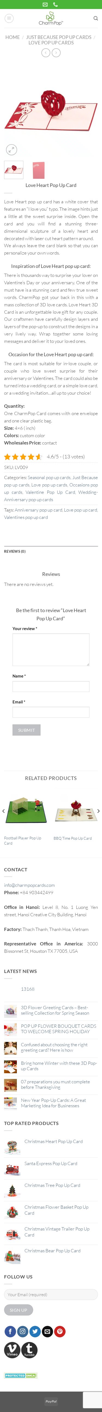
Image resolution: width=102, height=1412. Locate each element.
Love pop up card (80, 510)
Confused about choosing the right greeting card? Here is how (54, 1047)
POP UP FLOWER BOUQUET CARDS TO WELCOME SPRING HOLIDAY (58, 1028)
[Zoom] (11, 149)
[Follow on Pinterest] (60, 1331)
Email (19, 701)
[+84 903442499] (56, 4)
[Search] (96, 18)
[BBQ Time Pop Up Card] (76, 810)
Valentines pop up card (26, 517)
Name (19, 675)
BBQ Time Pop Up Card (73, 838)
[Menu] (9, 18)
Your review (25, 628)
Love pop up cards (51, 43)
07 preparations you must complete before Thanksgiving (55, 1084)
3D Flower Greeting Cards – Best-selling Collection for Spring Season (55, 1010)
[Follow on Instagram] (23, 1331)
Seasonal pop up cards (49, 477)
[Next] (89, 109)
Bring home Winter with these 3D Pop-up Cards (59, 1065)
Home (12, 37)
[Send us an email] (47, 1331)
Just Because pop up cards (58, 37)
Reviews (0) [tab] (15, 551)
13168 (28, 989)
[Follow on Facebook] (10, 1331)
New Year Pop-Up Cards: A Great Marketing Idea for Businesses (53, 1102)
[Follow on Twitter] (35, 1331)
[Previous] (13, 109)
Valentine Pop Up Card (50, 492)
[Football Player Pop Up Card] (26, 810)
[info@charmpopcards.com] (46, 4)
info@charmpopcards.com (29, 885)
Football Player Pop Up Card (22, 840)
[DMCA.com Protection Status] (21, 1375)
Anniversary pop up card (38, 510)
